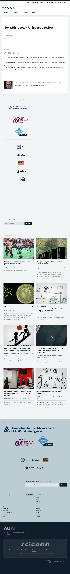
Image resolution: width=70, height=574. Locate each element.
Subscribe (28, 223)
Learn (34, 12)
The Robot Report (44, 83)
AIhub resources (52, 2)
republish (42, 2)
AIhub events (62, 2)
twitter (37, 512)
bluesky (38, 514)
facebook (38, 510)
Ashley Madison (10, 57)
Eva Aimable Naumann (50, 355)
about (28, 2)
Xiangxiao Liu (40, 355)
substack (38, 507)
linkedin (38, 508)
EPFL (5, 310)
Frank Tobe (8, 35)
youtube (38, 516)
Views (15, 12)
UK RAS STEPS (18, 398)
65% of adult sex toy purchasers (26, 62)
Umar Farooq (7, 398)
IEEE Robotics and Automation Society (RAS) (48, 267)
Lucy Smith (7, 267)
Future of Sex (44, 67)
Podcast (25, 12)
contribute (35, 2)
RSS (4, 516)
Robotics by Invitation (35, 85)
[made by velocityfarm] (54, 561)
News (6, 12)
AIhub (38, 314)
